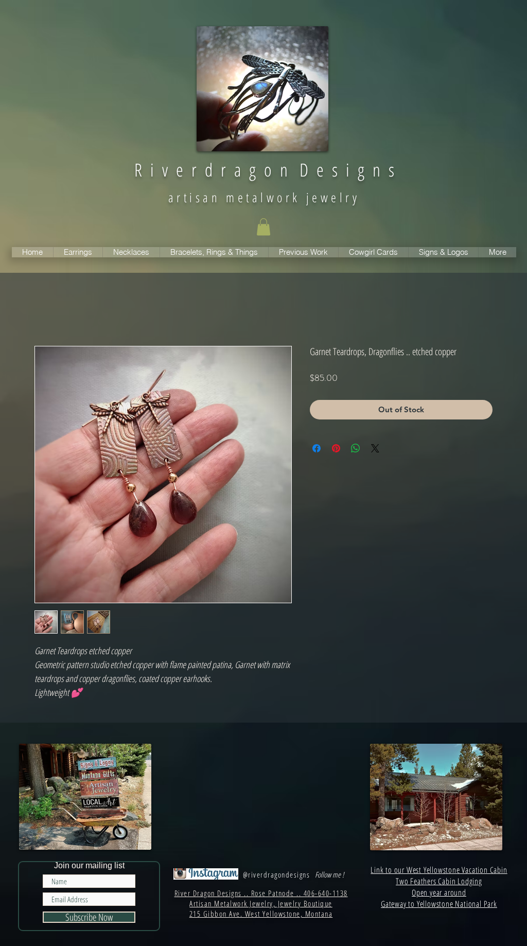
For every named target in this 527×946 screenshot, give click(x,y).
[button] (263, 226)
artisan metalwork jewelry (264, 197)
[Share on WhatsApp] (355, 448)
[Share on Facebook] (316, 448)
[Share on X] (375, 448)
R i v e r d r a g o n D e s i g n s (264, 169)
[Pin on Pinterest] (336, 448)
